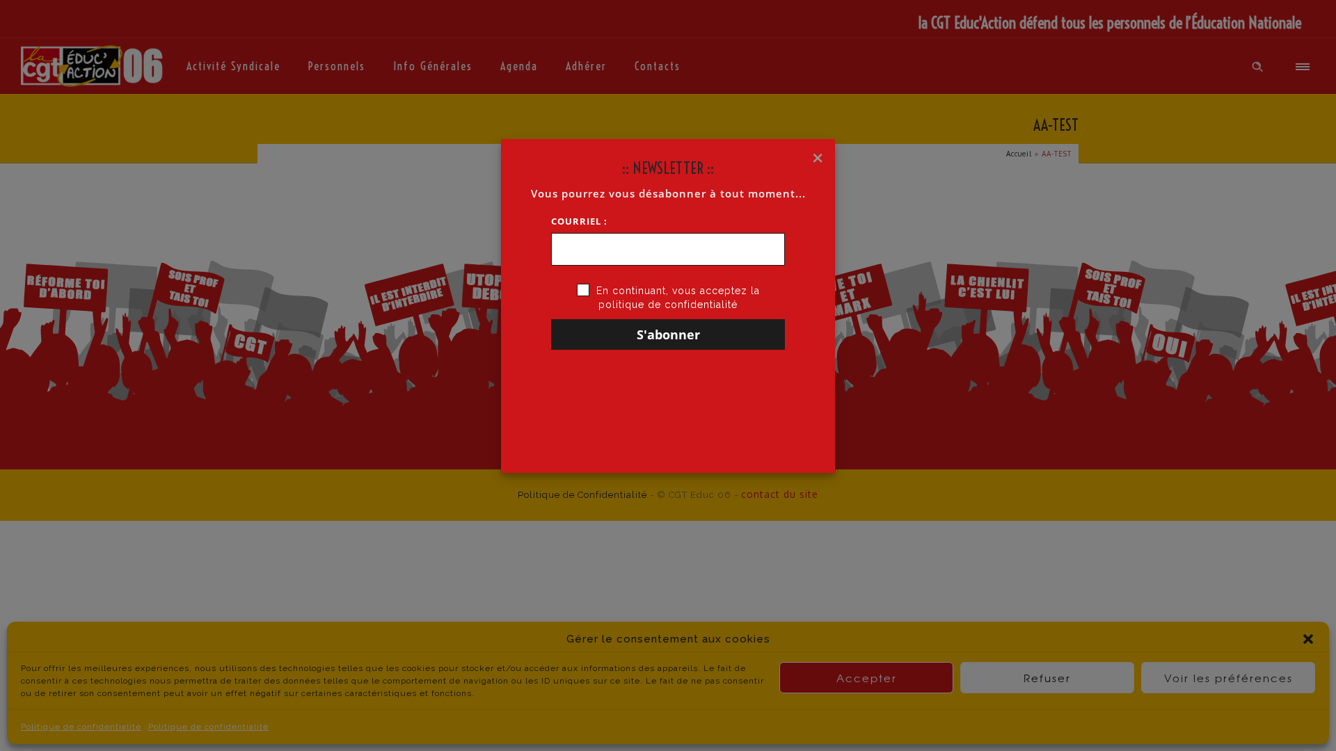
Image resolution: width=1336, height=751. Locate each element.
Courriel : (579, 221)
